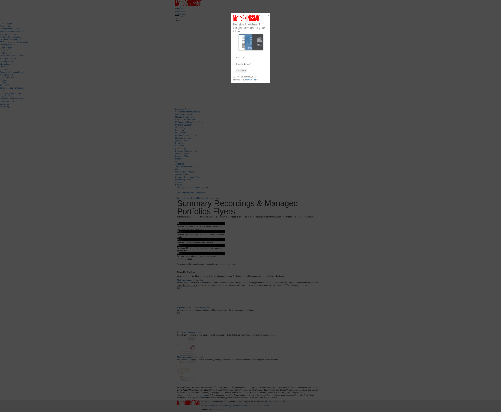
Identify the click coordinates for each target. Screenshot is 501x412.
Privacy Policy (251, 79)
